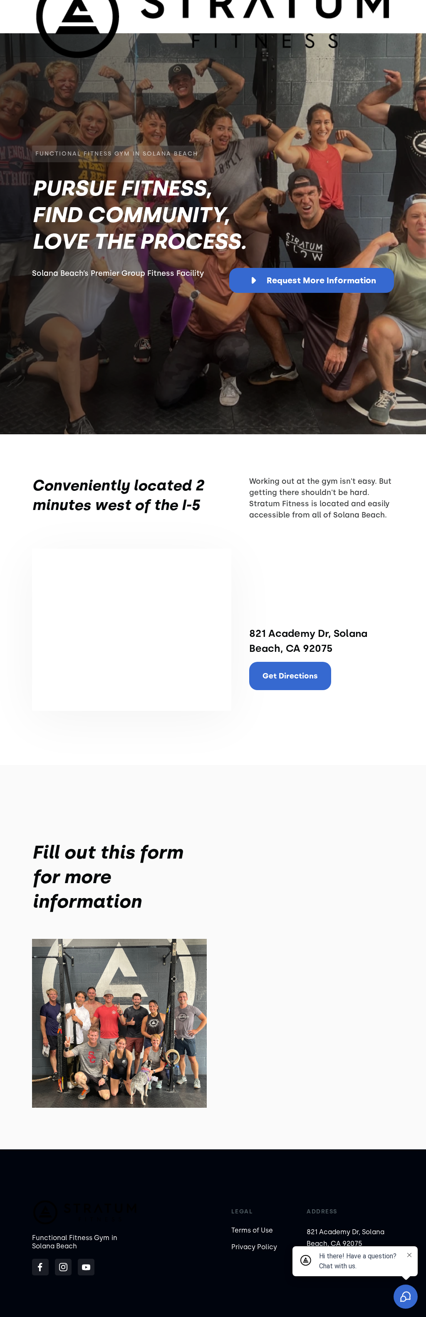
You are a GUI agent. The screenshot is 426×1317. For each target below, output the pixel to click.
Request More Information (321, 280)
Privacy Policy (254, 1247)
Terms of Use (252, 1230)
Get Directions (290, 676)
